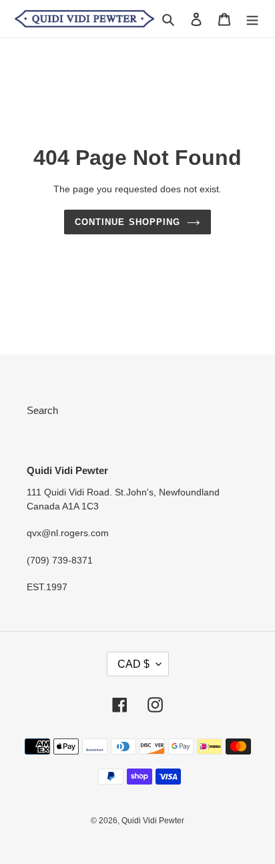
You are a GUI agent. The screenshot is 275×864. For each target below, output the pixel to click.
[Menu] (252, 19)
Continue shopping (127, 222)
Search (42, 410)
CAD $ (133, 664)
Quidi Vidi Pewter (152, 820)
